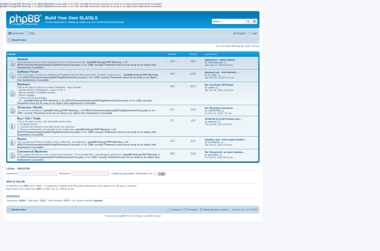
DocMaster (214, 142)
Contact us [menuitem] (176, 209)
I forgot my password (122, 173)
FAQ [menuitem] (32, 33)
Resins (21, 139)
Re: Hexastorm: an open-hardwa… (225, 152)
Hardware (23, 84)
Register (24, 168)
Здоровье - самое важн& (220, 59)
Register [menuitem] (241, 33)
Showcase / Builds (29, 107)
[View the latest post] (225, 62)
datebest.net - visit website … (222, 72)
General (22, 59)
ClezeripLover (215, 62)
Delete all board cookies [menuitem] (215, 209)
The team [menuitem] (192, 209)
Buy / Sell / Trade (28, 118)
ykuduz (98, 200)
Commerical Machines (32, 151)
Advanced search (254, 21)
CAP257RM (214, 110)
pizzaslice (213, 154)
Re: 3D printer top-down (219, 108)
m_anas (212, 75)
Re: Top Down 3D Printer (219, 85)
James (211, 87)
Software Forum (28, 71)
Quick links (18, 33)
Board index (19, 209)
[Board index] (26, 19)
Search (248, 21)
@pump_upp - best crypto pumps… (226, 139)
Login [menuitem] (254, 33)
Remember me (144, 173)
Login (10, 168)
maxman (212, 121)
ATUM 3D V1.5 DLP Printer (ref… (223, 119)
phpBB (121, 216)
